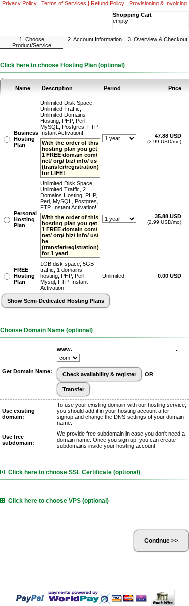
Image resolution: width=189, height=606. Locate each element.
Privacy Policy (19, 3)
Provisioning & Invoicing (158, 3)
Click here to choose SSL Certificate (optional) (74, 472)
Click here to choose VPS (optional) (58, 500)
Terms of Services (63, 3)
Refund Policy (107, 3)
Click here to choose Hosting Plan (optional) (62, 65)
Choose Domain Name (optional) (46, 330)
